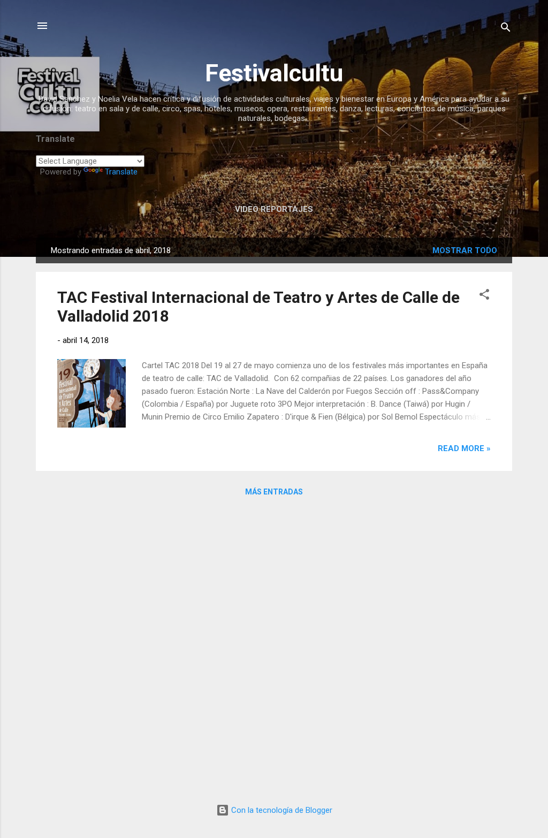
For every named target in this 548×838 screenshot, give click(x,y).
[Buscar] (505, 29)
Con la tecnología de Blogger (280, 810)
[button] (484, 296)
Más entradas (274, 491)
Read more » (464, 448)
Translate (121, 172)
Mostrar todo (464, 250)
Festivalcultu (274, 73)
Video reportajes (274, 209)
